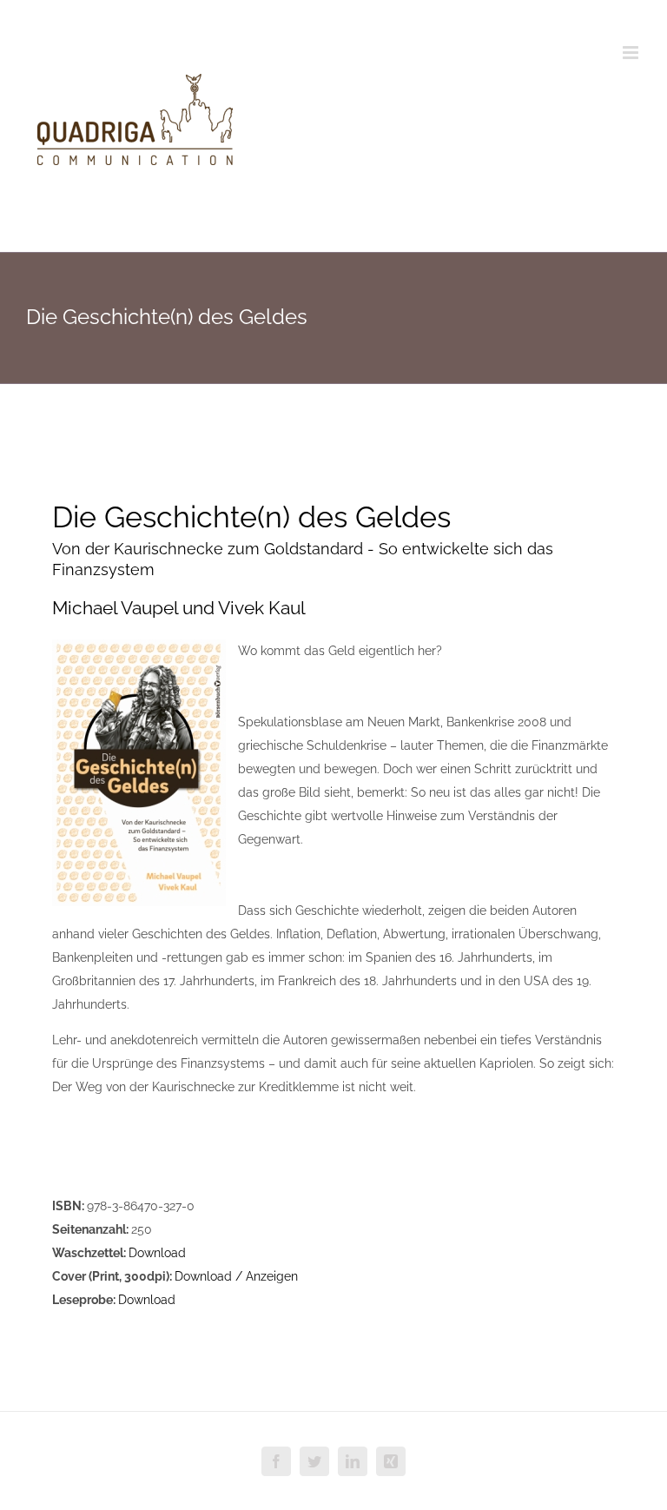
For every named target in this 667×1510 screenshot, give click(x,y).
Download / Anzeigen (236, 1276)
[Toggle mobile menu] (632, 52)
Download (157, 1253)
